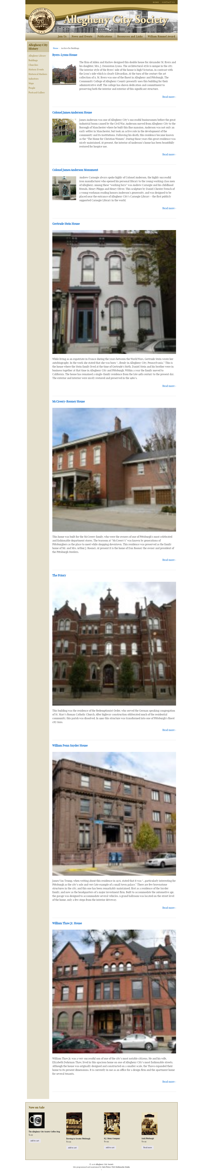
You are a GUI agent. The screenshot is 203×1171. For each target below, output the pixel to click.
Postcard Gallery (37, 92)
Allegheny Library (37, 55)
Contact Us (168, 2)
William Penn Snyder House (70, 745)
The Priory (59, 575)
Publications (105, 36)
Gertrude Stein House (66, 224)
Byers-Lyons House (64, 55)
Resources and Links (130, 36)
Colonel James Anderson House (72, 112)
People (32, 87)
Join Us (62, 36)
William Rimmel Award (161, 36)
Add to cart (34, 1141)
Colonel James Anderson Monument (75, 170)
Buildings (33, 60)
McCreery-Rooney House (68, 401)
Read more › (169, 96)
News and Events (82, 36)
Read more (147, 1147)
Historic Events (36, 69)
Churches (33, 64)
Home (156, 2)
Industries (34, 78)
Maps (31, 83)
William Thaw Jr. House (67, 923)
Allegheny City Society (104, 1164)
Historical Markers (38, 74)
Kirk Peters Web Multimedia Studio (116, 1167)
